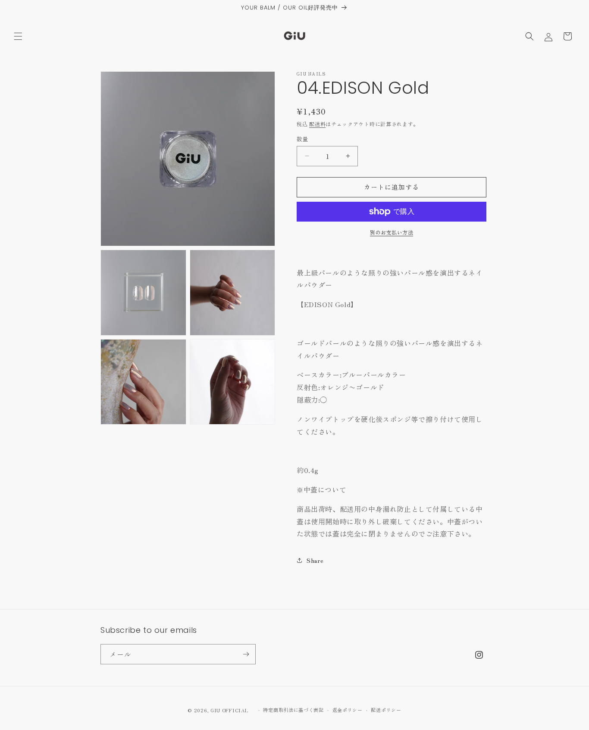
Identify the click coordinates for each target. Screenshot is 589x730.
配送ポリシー (386, 709)
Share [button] (315, 560)
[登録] (245, 654)
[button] (18, 36)
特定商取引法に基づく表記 (293, 709)
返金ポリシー (347, 709)
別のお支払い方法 (391, 232)
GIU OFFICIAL (229, 710)
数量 (302, 139)
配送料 (317, 123)
